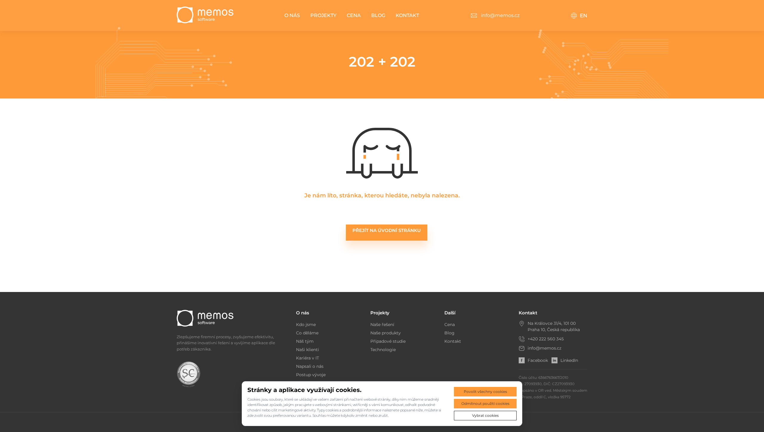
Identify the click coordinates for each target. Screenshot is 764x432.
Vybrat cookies (485, 415)
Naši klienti (307, 349)
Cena (354, 15)
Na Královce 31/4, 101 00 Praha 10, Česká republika (554, 326)
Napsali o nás (310, 366)
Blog (378, 15)
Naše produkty (385, 333)
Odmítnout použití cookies (485, 403)
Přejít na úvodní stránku (386, 230)
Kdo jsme (306, 324)
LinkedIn (569, 360)
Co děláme (307, 333)
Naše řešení (382, 324)
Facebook (538, 360)
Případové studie (388, 341)
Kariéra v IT (307, 358)
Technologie (383, 349)
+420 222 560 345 (546, 339)
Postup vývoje (311, 374)
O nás (292, 15)
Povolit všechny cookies (485, 391)
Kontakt (407, 15)
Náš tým (305, 341)
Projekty (323, 15)
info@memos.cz (544, 348)
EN (583, 16)
